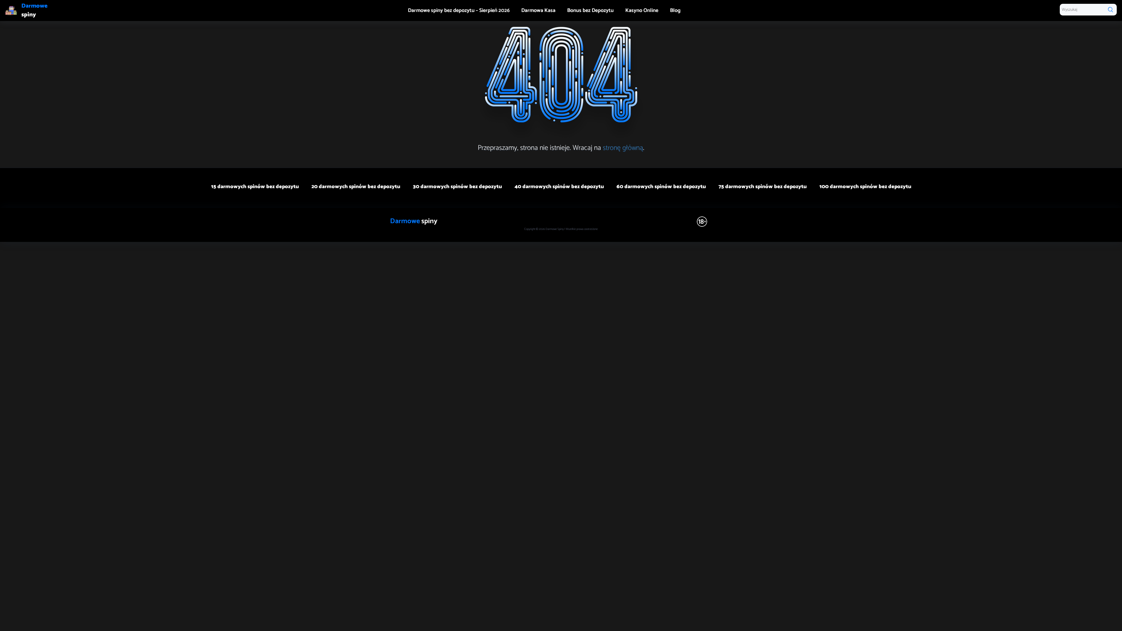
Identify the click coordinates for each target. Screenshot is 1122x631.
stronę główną (623, 148)
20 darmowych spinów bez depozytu (355, 186)
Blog (675, 10)
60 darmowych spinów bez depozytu (661, 186)
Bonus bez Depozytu (590, 10)
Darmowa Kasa (538, 10)
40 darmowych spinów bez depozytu (559, 186)
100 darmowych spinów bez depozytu (865, 186)
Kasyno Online (641, 10)
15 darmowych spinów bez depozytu (255, 186)
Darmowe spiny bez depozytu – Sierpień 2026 (459, 10)
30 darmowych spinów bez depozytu (457, 186)
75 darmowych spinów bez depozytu (762, 186)
